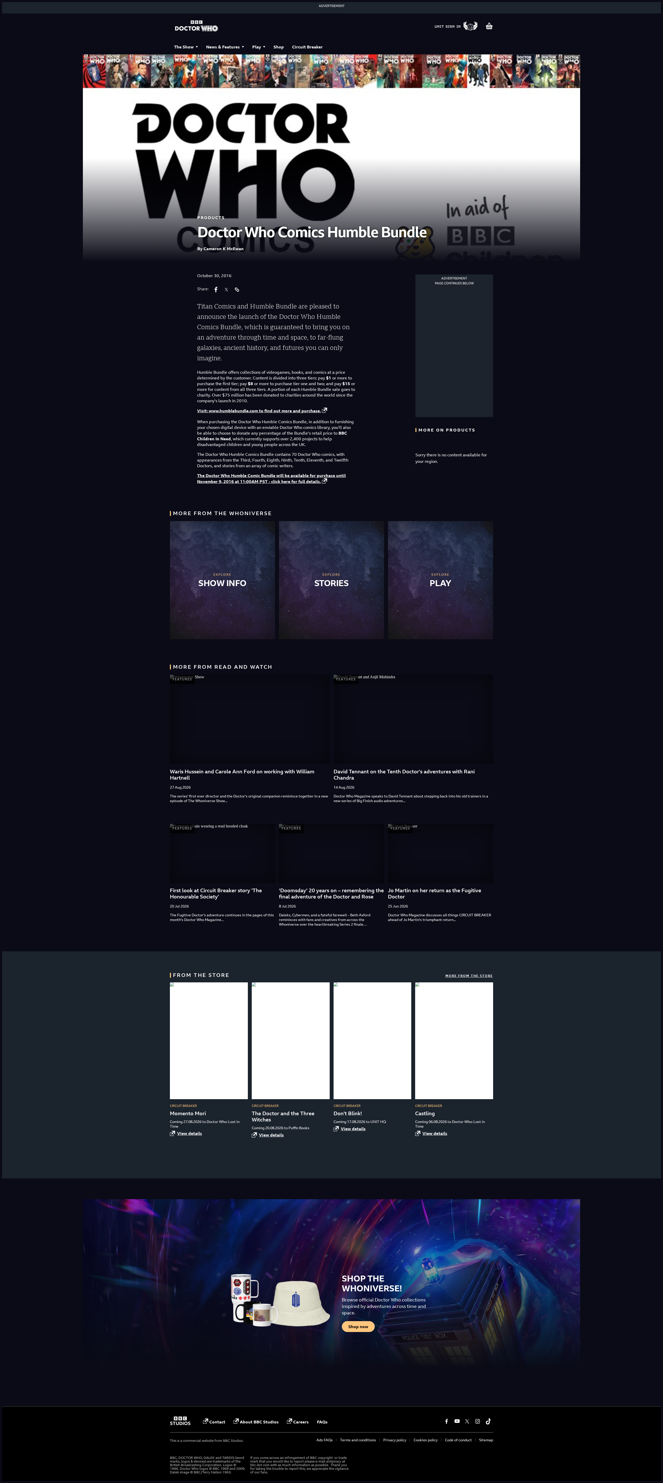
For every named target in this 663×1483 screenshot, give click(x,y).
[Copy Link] (237, 289)
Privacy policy (394, 1440)
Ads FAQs (324, 1440)
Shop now (358, 1326)
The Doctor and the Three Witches (283, 1116)
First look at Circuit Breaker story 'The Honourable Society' (216, 893)
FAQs (322, 1421)
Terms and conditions (358, 1440)
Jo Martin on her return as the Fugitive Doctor (434, 893)
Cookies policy (426, 1440)
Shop (278, 46)
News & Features (223, 46)
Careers (301, 1421)
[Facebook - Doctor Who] (446, 1421)
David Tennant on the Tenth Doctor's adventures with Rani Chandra (404, 774)
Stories (331, 583)
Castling (425, 1113)
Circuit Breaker (307, 46)
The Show (184, 46)
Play (256, 46)
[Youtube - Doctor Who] (457, 1421)
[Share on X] (226, 289)
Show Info (222, 583)
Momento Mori (188, 1113)
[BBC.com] (180, 1423)
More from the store (469, 976)
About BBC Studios (259, 1421)
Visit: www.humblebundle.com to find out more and (259, 410)
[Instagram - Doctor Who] (477, 1421)
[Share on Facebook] (216, 289)
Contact (217, 1421)
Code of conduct (458, 1440)
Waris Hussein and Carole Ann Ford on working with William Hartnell (242, 774)
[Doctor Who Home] (196, 26)
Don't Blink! (348, 1113)
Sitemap (486, 1440)
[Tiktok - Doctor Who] (488, 1421)
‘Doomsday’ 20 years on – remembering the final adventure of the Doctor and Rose (331, 893)
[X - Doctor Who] (467, 1421)
